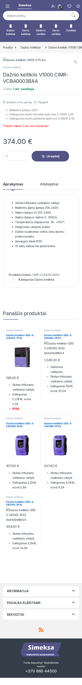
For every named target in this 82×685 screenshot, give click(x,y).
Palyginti (43, 102)
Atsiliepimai (49, 184)
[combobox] (35, 15)
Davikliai (71, 30)
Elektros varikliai (41, 32)
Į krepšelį (53, 156)
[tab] (13, 186)
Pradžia (8, 47)
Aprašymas (13, 184)
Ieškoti (73, 15)
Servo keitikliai (25, 32)
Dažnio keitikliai (10, 32)
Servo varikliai (56, 32)
